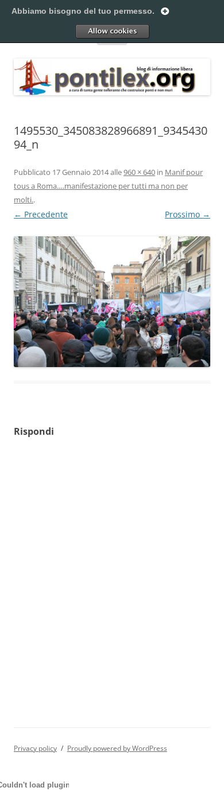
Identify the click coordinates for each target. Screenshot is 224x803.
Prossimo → (187, 214)
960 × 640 (139, 172)
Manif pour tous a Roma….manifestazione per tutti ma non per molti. (108, 186)
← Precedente (41, 214)
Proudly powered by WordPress (117, 748)
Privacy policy (35, 748)
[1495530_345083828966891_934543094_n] (112, 301)
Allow (112, 31)
